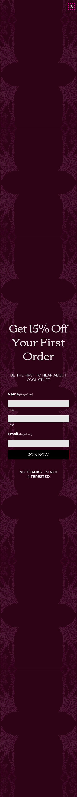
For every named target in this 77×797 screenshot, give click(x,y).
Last (11, 425)
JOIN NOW (38, 454)
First (11, 410)
